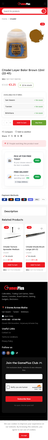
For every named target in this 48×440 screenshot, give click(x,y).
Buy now (38, 122)
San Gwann (6, 312)
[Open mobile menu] (3, 3)
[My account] (44, 3)
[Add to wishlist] (19, 228)
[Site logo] (24, 3)
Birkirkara (24, 312)
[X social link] (12, 136)
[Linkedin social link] (18, 136)
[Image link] (14, 287)
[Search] (43, 11)
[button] (12, 264)
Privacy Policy (7, 341)
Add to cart (21, 122)
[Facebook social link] (8, 136)
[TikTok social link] (17, 353)
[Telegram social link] (21, 136)
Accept (24, 435)
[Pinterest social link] (15, 136)
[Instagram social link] (8, 353)
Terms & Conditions (10, 337)
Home (4, 19)
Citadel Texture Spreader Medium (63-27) (11, 249)
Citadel (13, 19)
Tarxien (16, 312)
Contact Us (6, 332)
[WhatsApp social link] (12, 353)
